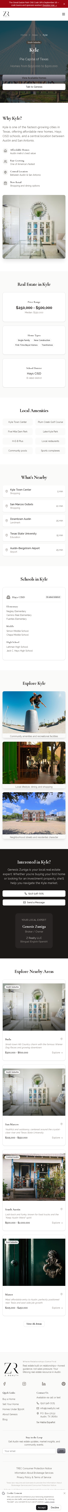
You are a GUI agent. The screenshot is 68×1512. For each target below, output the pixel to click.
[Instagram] (24, 1384)
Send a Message (36, 902)
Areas (35, 35)
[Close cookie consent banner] (64, 1493)
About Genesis (10, 1414)
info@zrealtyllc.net (49, 1408)
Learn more (49, 1502)
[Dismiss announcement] (64, 4)
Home (24, 35)
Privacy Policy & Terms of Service (34, 1477)
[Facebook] (4, 1384)
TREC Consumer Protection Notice (34, 1468)
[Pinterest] (63, 1384)
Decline (55, 1507)
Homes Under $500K (13, 1409)
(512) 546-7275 (36, 893)
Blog (5, 1419)
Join (61, 1451)
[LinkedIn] (44, 1384)
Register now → (50, 5)
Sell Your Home (11, 1404)
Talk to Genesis (34, 87)
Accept (42, 1507)
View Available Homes (34, 78)
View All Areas (34, 1324)
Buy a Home (9, 1399)
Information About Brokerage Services (34, 1473)
